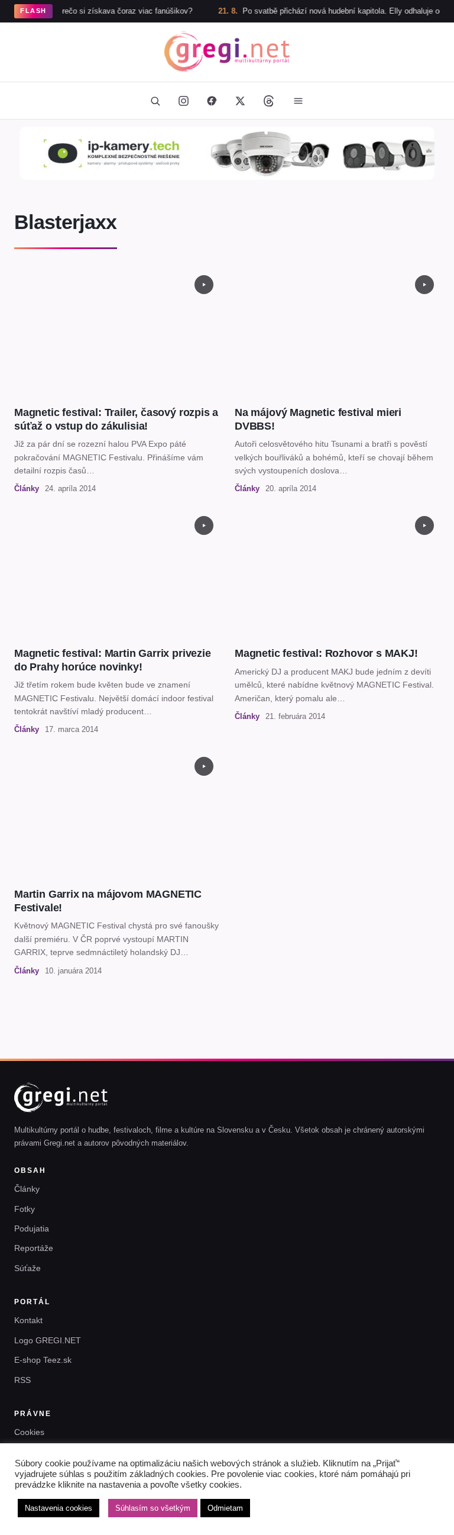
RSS (22, 1380)
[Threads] (268, 100)
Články (27, 1189)
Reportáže (33, 1248)
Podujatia (31, 1228)
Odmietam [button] (225, 1508)
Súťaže (27, 1268)
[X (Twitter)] (240, 100)
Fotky (24, 1209)
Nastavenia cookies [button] (58, 1508)
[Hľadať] (155, 100)
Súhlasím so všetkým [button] (152, 1508)
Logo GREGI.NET (47, 1340)
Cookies (29, 1432)
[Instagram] (183, 100)
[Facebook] (211, 100)
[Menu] (298, 100)
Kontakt (28, 1320)
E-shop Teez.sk (43, 1360)
